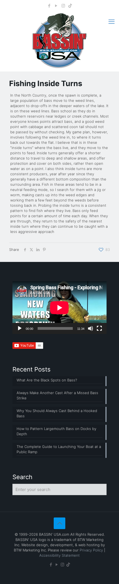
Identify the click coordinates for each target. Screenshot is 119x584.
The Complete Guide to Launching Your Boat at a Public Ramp (59, 449)
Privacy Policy (91, 550)
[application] (59, 307)
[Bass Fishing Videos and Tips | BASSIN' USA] (59, 40)
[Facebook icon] (49, 5)
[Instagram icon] (63, 5)
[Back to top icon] (59, 523)
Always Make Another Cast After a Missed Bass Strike (57, 395)
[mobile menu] (111, 21)
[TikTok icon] (70, 5)
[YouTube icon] (56, 5)
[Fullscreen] (99, 328)
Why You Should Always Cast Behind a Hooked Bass (57, 413)
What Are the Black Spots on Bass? (47, 380)
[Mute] (90, 328)
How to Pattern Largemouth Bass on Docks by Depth (56, 431)
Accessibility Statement (59, 555)
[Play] (19, 328)
